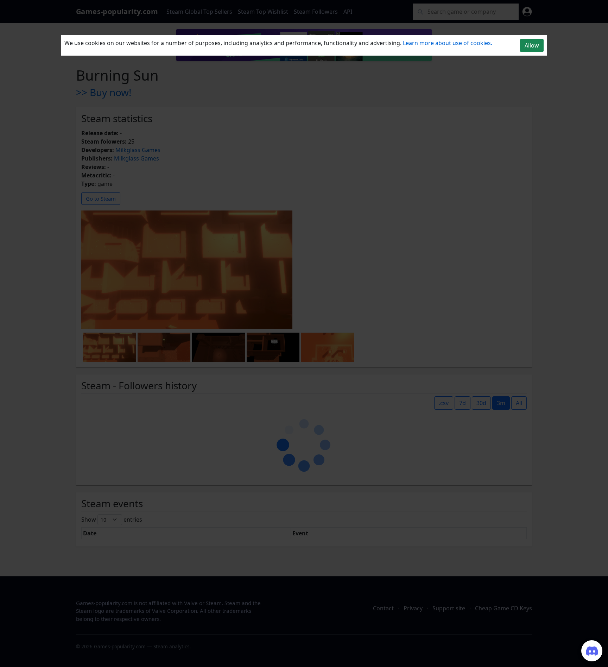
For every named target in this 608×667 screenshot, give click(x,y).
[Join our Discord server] (591, 650)
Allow (532, 45)
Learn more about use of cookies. (447, 43)
